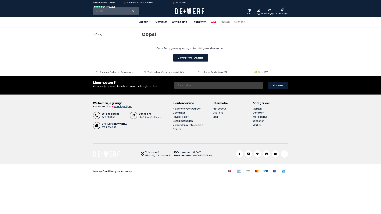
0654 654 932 (109, 127)
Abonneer (278, 85)
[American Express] (283, 171)
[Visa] (265, 171)
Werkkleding (179, 21)
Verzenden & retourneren (188, 125)
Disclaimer (179, 112)
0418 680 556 (108, 117)
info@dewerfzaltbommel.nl (152, 117)
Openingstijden (123, 106)
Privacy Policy (181, 117)
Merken (225, 21)
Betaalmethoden (183, 121)
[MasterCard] (256, 171)
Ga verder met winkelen (190, 57)
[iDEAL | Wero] (230, 171)
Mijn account (220, 108)
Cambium (161, 21)
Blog (215, 117)
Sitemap (127, 171)
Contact (178, 129)
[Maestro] (274, 171)
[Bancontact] (239, 171)
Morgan (143, 21)
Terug (99, 34)
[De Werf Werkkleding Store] (189, 11)
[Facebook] (239, 154)
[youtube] (275, 154)
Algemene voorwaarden (187, 108)
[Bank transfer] (248, 171)
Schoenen (200, 21)
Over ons (239, 21)
